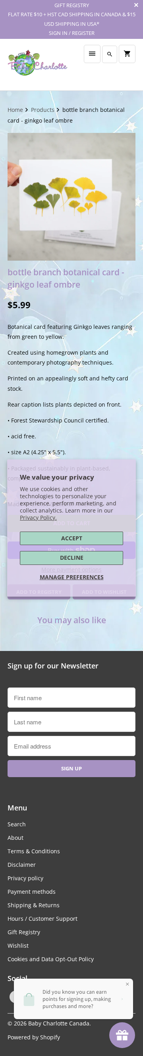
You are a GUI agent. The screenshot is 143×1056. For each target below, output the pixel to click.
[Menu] (92, 54)
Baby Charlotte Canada (58, 1023)
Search (17, 824)
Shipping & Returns (34, 905)
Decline (71, 557)
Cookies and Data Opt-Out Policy (51, 959)
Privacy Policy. (38, 517)
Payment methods (32, 891)
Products (43, 109)
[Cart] (127, 54)
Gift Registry (24, 932)
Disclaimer (22, 864)
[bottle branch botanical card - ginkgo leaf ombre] (71, 197)
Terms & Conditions (34, 851)
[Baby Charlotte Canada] (38, 64)
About (15, 837)
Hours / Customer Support (42, 918)
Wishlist (18, 945)
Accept (71, 538)
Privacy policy (25, 878)
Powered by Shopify (34, 1037)
